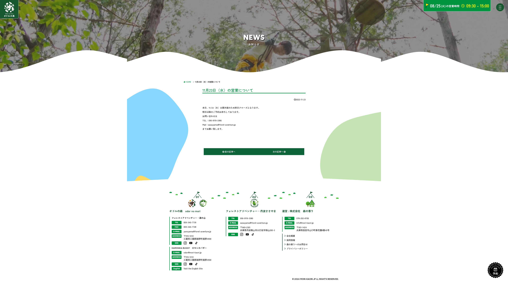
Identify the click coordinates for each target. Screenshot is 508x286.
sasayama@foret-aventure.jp (254, 222)
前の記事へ (229, 151)
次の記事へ (278, 151)
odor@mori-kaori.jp (193, 252)
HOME (188, 82)
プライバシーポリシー (297, 248)
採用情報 (291, 240)
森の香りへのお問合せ (297, 244)
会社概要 (291, 235)
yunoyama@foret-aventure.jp (197, 231)
